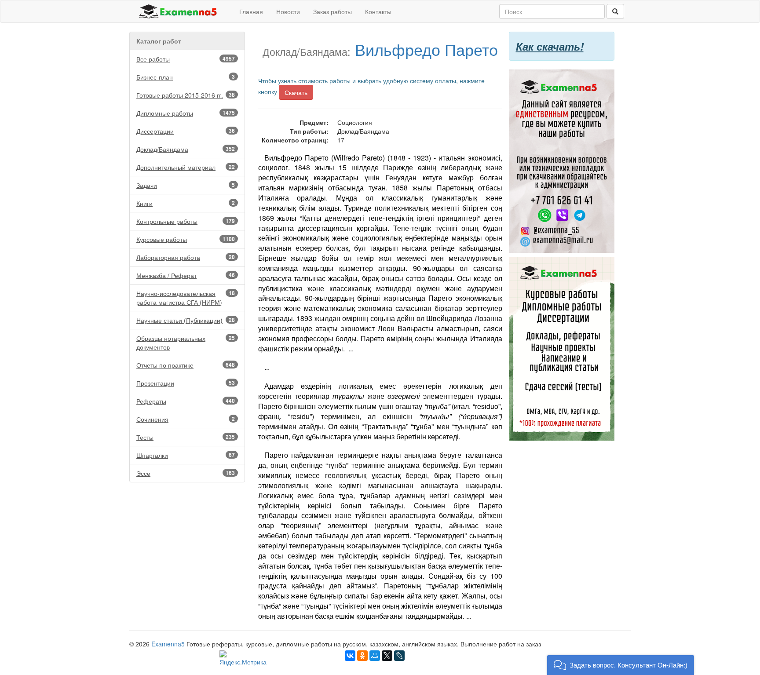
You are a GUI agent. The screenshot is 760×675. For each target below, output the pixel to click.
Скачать (296, 92)
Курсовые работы (185, 239)
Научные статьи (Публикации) (185, 320)
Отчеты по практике (185, 365)
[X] (387, 655)
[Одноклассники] (362, 655)
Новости (288, 11)
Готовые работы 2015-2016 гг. (185, 95)
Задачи (185, 185)
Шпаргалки (185, 455)
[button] (620, 665)
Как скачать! (550, 46)
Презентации (185, 383)
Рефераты (185, 401)
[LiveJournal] (399, 655)
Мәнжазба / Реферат (185, 275)
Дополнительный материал (185, 167)
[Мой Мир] (374, 655)
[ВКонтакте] (350, 655)
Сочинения (185, 419)
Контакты (378, 11)
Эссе (185, 473)
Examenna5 (168, 643)
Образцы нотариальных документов (185, 342)
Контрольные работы (185, 221)
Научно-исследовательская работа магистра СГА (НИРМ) (185, 297)
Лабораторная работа (185, 257)
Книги (185, 203)
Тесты (185, 437)
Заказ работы (332, 11)
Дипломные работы (185, 113)
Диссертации (185, 131)
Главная (251, 11)
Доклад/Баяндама (185, 149)
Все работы (185, 59)
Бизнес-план (185, 77)
